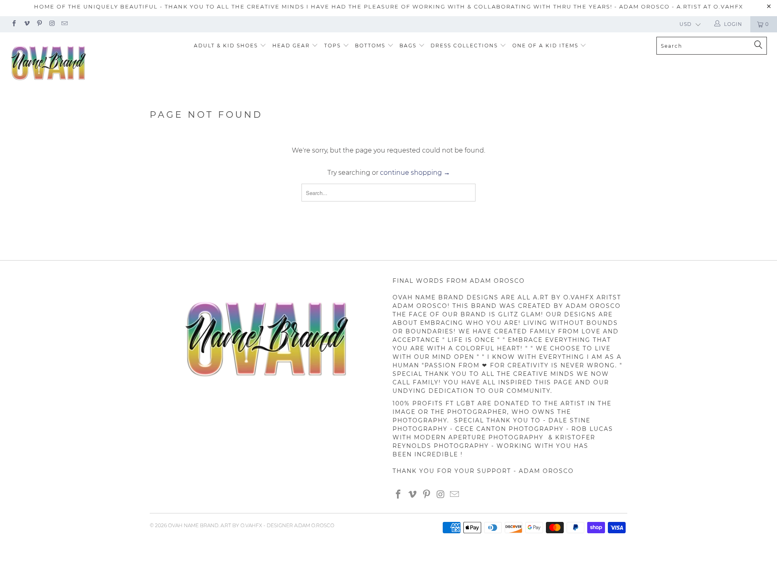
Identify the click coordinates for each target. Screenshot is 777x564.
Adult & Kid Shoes (227, 45)
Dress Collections (465, 45)
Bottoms (371, 45)
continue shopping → (415, 172)
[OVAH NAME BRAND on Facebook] (13, 24)
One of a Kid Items (546, 45)
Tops (333, 45)
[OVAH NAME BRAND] (66, 63)
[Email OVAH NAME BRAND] (64, 24)
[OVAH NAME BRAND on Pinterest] (39, 24)
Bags (408, 45)
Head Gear (292, 45)
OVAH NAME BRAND (193, 525)
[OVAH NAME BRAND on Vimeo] (26, 24)
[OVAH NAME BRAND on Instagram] (51, 24)
